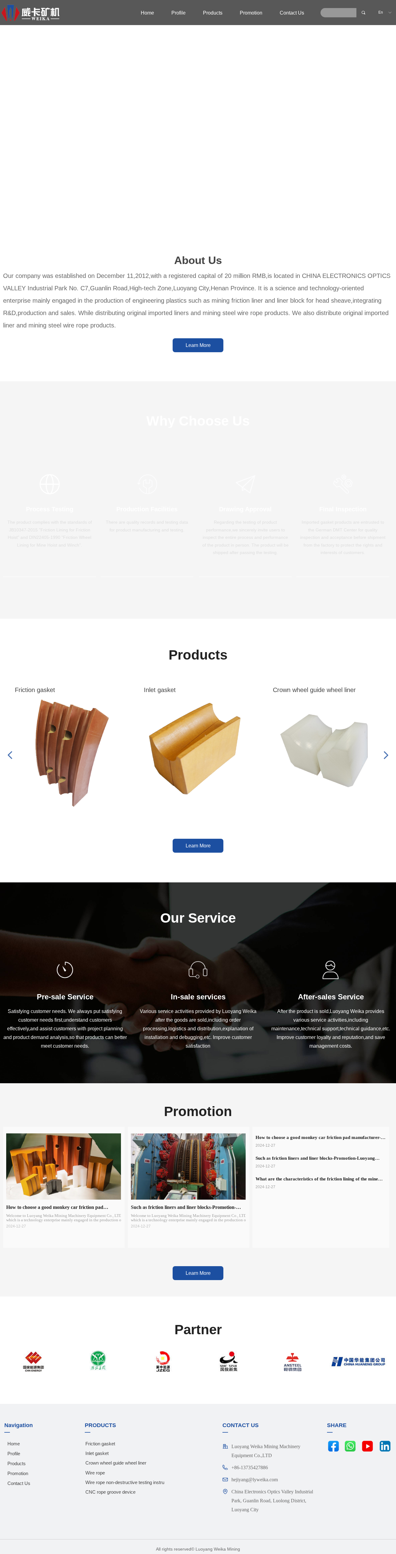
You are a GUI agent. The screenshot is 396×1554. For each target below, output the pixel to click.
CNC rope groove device (110, 1492)
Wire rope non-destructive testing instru (124, 1482)
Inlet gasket (97, 1453)
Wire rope (95, 1472)
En (380, 12)
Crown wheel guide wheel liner (115, 1462)
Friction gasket (100, 1443)
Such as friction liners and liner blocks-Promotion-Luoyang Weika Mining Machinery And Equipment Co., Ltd (315, 1159)
